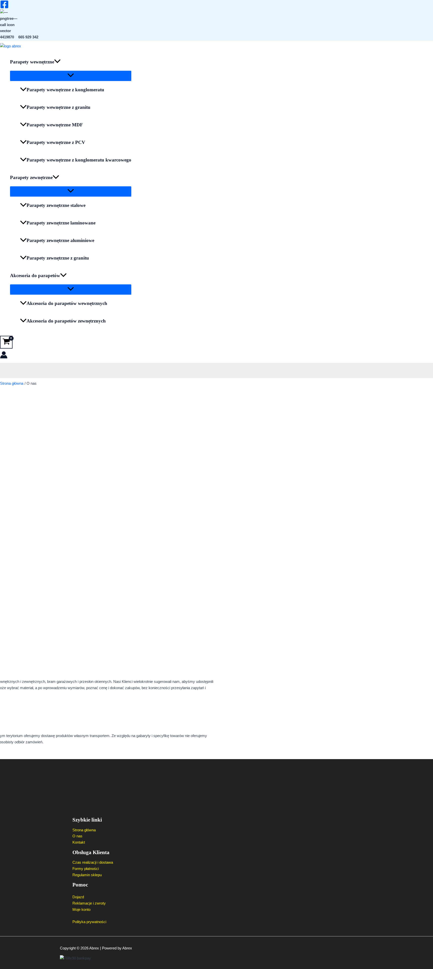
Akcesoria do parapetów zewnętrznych (66, 321)
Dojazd (78, 897)
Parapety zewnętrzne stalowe (56, 205)
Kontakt (78, 842)
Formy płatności (85, 868)
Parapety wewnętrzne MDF (55, 124)
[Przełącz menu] (70, 75)
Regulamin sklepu (87, 875)
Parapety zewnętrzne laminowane (61, 222)
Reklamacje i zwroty (89, 903)
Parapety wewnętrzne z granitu (58, 107)
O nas (77, 836)
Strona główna (84, 830)
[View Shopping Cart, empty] (6, 342)
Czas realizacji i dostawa (92, 862)
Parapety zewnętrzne (31, 177)
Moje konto (81, 909)
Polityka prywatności (89, 922)
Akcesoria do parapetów (35, 275)
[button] (57, 62)
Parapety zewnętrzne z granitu (58, 258)
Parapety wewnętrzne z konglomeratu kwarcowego (79, 160)
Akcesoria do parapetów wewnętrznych (67, 303)
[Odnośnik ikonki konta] (4, 356)
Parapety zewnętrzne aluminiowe (60, 240)
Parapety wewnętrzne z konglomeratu (65, 89)
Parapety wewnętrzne (32, 61)
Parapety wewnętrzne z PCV (56, 142)
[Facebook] (4, 7)
